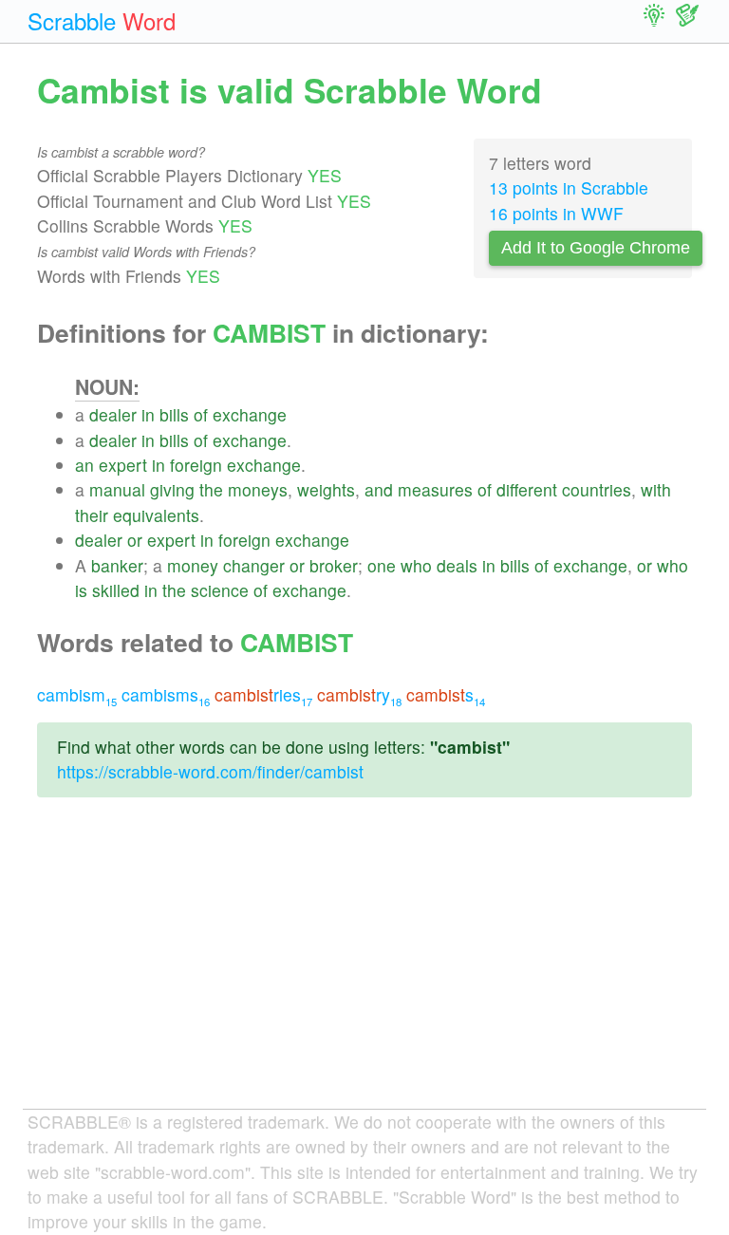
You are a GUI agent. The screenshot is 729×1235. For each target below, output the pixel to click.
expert (123, 465)
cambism (77, 694)
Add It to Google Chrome (595, 247)
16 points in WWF (556, 213)
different (526, 489)
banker (117, 565)
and (378, 489)
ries (263, 694)
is (81, 590)
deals (457, 565)
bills (174, 414)
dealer (113, 414)
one (381, 565)
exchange (250, 414)
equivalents (156, 515)
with (656, 489)
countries (596, 489)
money (192, 565)
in (148, 414)
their (91, 515)
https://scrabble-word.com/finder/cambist (210, 771)
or (134, 540)
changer (254, 565)
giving (172, 489)
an (84, 465)
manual (117, 489)
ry (359, 694)
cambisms (166, 694)
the (211, 489)
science (220, 590)
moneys (258, 489)
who (416, 565)
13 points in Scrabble (568, 187)
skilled (116, 590)
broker (333, 565)
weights (326, 489)
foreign (196, 465)
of (201, 414)
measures (435, 489)
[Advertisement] (364, 968)
